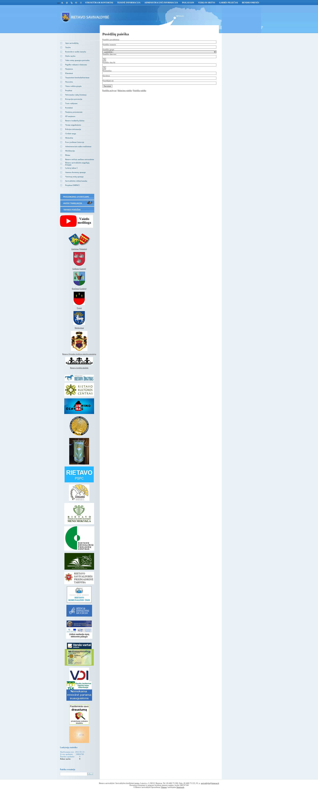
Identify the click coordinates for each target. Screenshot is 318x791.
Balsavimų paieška (125, 90)
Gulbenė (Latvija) (79, 269)
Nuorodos (69, 82)
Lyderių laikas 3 (71, 168)
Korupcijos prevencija (73, 99)
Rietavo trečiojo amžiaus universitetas (79, 159)
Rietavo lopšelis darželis (79, 368)
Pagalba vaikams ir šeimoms (76, 65)
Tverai (79, 308)
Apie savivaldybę (72, 43)
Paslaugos (188, 2)
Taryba (68, 47)
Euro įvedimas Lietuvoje (74, 142)
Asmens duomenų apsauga (75, 172)
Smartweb (180, 787)
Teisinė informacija (128, 2)
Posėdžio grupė (108, 50)
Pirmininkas (106, 71)
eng (58, 3)
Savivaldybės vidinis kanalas (76, 181)
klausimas (106, 76)
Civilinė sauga (70, 134)
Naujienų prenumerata (73, 112)
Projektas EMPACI (72, 185)
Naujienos (69, 69)
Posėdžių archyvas (109, 90)
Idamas (164, 787)
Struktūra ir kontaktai (99, 2)
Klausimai (69, 73)
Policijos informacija (73, 129)
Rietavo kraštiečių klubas (74, 121)
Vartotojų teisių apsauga (74, 177)
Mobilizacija (70, 151)
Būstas (67, 155)
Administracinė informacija (161, 2)
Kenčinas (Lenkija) (79, 289)
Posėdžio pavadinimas (110, 40)
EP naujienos (70, 116)
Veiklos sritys (206, 2)
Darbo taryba (70, 56)
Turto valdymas (71, 103)
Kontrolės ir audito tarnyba (75, 52)
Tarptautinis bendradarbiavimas (77, 78)
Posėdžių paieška (139, 90)
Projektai (68, 90)
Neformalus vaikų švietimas (75, 95)
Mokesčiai (69, 138)
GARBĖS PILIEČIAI (228, 2)
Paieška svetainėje (67, 769)
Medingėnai (79, 328)
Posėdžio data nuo (109, 54)
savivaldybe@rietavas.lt (210, 783)
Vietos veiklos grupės (73, 86)
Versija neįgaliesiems (73, 125)
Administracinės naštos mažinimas (78, 146)
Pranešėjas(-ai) (107, 81)
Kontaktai (69, 108)
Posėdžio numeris (109, 45)
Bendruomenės (250, 2)
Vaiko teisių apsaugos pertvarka (77, 60)
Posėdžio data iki (108, 62)
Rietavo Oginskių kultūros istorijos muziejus (79, 354)
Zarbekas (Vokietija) (79, 249)
